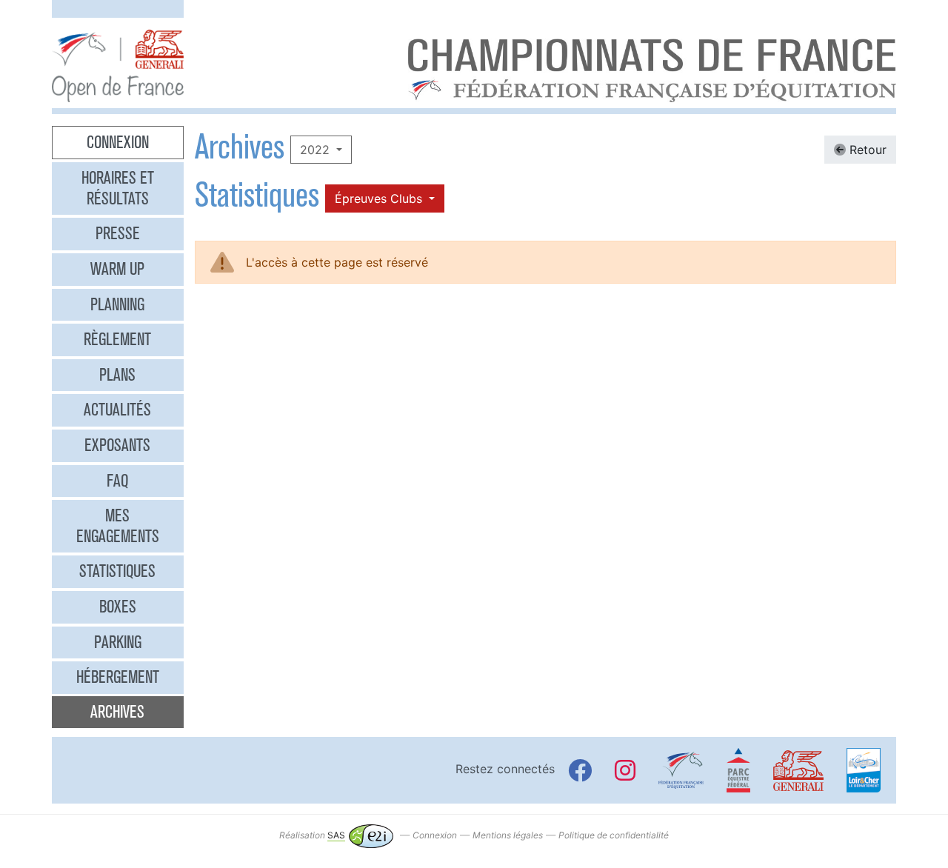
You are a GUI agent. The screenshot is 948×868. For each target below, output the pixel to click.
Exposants (117, 445)
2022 (316, 149)
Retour (866, 149)
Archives (117, 711)
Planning (117, 304)
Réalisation (312, 835)
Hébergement (117, 677)
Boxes (117, 606)
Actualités (117, 409)
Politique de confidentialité (613, 835)
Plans (117, 374)
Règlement (117, 339)
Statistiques (117, 571)
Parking (117, 642)
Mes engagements (117, 526)
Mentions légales (508, 835)
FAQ (117, 480)
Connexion (118, 142)
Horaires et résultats (117, 188)
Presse (118, 233)
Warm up (117, 268)
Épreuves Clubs (380, 198)
